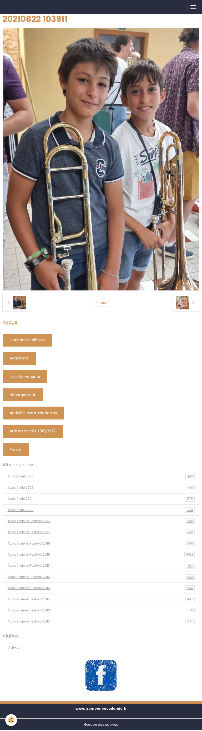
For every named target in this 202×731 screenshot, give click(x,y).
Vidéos (13, 647)
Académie (19, 358)
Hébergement (23, 394)
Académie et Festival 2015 (100, 588)
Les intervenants (25, 376)
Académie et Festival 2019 (100, 543)
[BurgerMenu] (193, 7)
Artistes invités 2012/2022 (32, 431)
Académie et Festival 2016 (100, 577)
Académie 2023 (100, 510)
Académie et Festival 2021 (100, 532)
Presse (16, 449)
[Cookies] (11, 720)
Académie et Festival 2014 (100, 599)
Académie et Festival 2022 (100, 521)
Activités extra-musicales (33, 413)
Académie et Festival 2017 (100, 565)
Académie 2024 (100, 498)
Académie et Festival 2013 (100, 610)
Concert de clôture (27, 340)
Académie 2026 (100, 476)
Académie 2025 (100, 487)
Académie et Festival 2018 (100, 554)
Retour (100, 302)
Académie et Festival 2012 (100, 621)
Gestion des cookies (101, 724)
